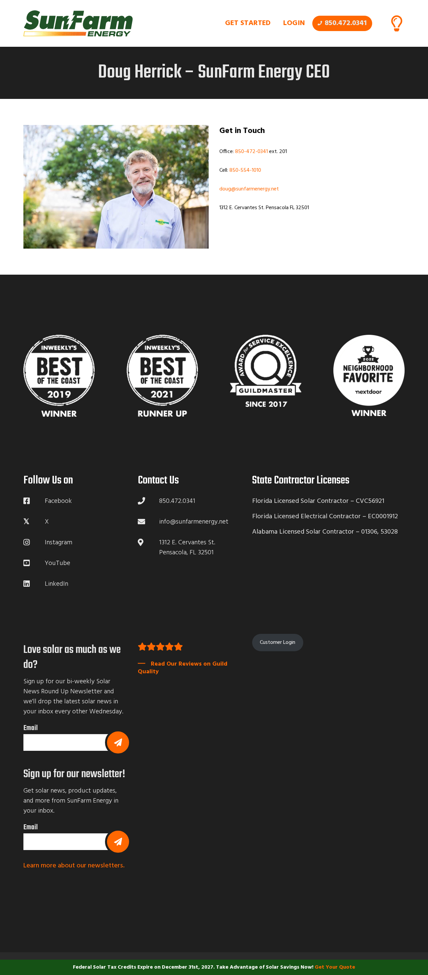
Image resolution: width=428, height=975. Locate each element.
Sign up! (118, 742)
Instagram (58, 542)
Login (294, 23)
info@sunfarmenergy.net (193, 522)
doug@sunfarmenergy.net (249, 189)
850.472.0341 (346, 23)
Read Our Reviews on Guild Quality (182, 668)
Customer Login (277, 642)
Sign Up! (118, 842)
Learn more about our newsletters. (73, 865)
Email (30, 728)
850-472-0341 (251, 151)
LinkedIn (56, 584)
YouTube (57, 563)
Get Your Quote (335, 967)
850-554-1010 (245, 170)
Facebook (58, 501)
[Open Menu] (396, 23)
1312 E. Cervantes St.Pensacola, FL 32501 (187, 547)
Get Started (248, 23)
